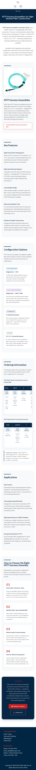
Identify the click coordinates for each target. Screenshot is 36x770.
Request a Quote (19, 706)
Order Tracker (8, 734)
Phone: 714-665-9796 (10, 748)
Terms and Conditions (10, 736)
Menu (19, 11)
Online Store (7, 740)
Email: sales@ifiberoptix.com (12, 750)
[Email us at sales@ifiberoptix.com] (21, 6)
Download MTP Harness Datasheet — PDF (17, 126)
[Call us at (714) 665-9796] (15, 6)
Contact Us (19, 712)
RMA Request (8, 738)
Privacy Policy (23, 767)
